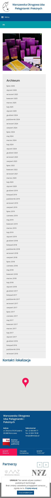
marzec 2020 (11, 178)
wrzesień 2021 (12, 174)
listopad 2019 (12, 194)
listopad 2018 (12, 245)
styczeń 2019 (12, 236)
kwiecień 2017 (12, 324)
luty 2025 (10, 107)
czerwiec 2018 (12, 266)
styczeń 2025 (12, 111)
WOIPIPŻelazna (6, 452)
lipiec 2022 (11, 165)
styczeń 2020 (12, 186)
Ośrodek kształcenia (24, 452)
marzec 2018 (11, 278)
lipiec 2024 (11, 132)
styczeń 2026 (12, 90)
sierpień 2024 (12, 128)
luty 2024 (10, 144)
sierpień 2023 (12, 161)
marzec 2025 (11, 102)
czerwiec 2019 (12, 215)
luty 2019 (10, 232)
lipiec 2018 (11, 261)
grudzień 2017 (12, 291)
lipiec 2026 (11, 86)
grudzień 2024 (12, 115)
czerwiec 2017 (12, 316)
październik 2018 (13, 249)
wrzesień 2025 (12, 94)
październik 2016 (13, 349)
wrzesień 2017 (12, 303)
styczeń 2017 (12, 337)
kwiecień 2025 (12, 98)
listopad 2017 (12, 295)
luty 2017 (10, 333)
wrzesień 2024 (12, 123)
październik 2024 (13, 119)
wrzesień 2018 (12, 253)
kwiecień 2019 (12, 224)
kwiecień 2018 (12, 274)
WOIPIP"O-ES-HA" (41, 452)
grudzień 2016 (12, 341)
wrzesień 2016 (12, 353)
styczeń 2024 (12, 148)
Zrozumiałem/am (25, 492)
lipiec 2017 (11, 312)
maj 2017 (10, 320)
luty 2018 (10, 282)
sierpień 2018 (12, 257)
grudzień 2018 (12, 240)
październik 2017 (13, 299)
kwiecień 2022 (12, 169)
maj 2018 (10, 270)
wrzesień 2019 (12, 203)
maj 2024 (10, 136)
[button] (7, 17)
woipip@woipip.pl (32, 435)
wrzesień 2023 (12, 157)
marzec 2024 (11, 140)
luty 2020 (10, 182)
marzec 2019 (11, 228)
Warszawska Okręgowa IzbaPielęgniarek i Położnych (28, 6)
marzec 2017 (11, 328)
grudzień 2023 (12, 153)
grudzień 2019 (12, 190)
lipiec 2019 (11, 211)
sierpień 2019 (12, 207)
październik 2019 (13, 199)
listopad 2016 (12, 345)
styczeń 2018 (12, 286)
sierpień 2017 (12, 307)
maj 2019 (10, 220)
